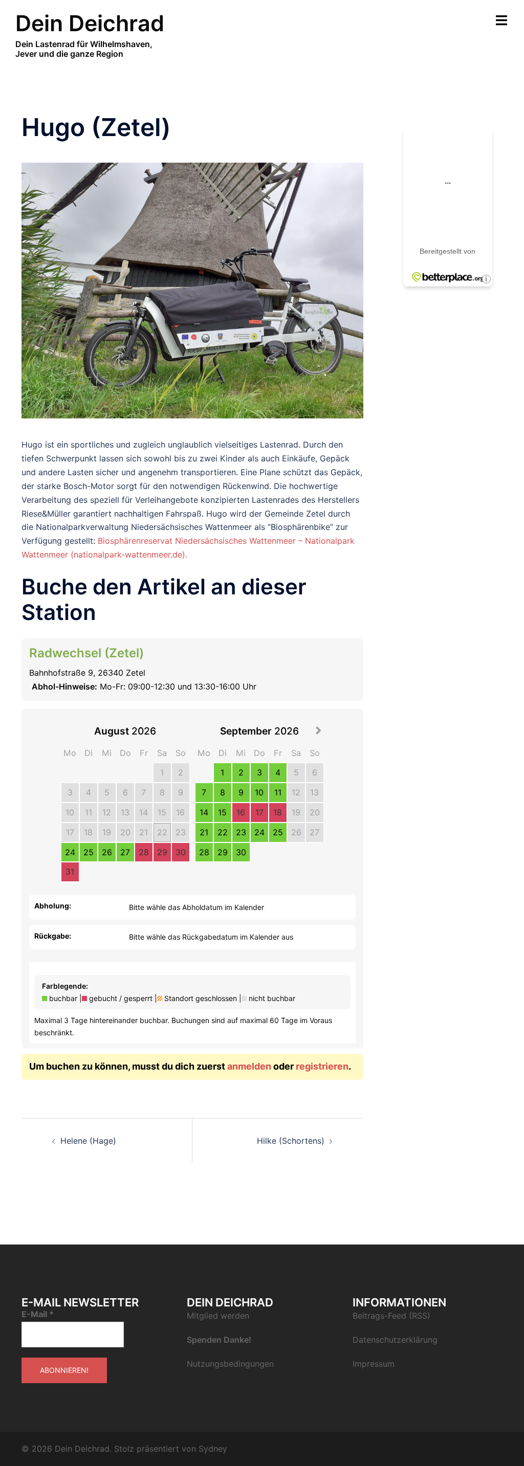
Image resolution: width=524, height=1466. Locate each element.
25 (88, 852)
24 (70, 852)
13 (125, 812)
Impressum (374, 1364)
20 (125, 832)
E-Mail (37, 1314)
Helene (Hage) (88, 1141)
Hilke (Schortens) (290, 1141)
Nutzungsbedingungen (230, 1364)
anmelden (249, 1066)
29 (162, 852)
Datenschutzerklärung (395, 1340)
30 (181, 852)
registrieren (322, 1066)
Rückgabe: (52, 935)
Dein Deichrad (89, 23)
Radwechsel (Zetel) (86, 653)
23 (181, 832)
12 (106, 812)
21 (143, 832)
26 (107, 852)
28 (144, 852)
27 (125, 852)
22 (162, 832)
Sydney (213, 1448)
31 (70, 872)
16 (180, 812)
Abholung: (52, 905)
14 (143, 812)
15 (162, 812)
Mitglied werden (218, 1315)
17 (70, 832)
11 (88, 812)
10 (70, 812)
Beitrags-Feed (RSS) (391, 1315)
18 (88, 832)
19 (106, 832)
